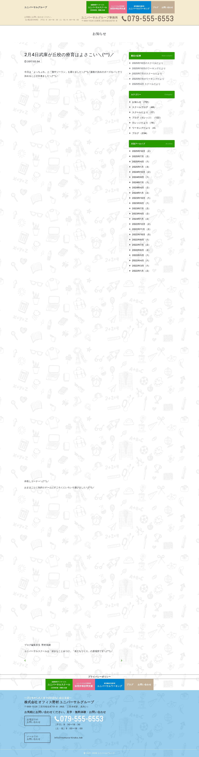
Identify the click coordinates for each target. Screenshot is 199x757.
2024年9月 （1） (141, 177)
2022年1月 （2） (141, 270)
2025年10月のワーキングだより (149, 68)
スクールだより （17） (144, 112)
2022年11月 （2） (142, 229)
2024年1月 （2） (141, 192)
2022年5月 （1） (141, 255)
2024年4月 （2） (141, 187)
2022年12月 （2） (142, 224)
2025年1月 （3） (141, 166)
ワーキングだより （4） (144, 128)
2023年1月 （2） (141, 218)
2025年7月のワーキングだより (148, 78)
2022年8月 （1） (141, 239)
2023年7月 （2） (141, 208)
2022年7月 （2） (141, 244)
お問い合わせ (167, 7)
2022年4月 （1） (141, 260)
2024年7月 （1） (141, 182)
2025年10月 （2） (142, 151)
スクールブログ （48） (144, 107)
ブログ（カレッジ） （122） (147, 117)
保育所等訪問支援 (117, 7)
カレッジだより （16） (144, 122)
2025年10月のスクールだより (147, 63)
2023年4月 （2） (141, 213)
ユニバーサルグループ (35, 7)
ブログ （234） (140, 133)
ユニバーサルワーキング (139, 7)
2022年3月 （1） (141, 265)
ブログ (155, 7)
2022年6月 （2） (141, 250)
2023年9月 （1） (141, 203)
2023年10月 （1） (142, 198)
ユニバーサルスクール (97, 7)
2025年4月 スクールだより (146, 84)
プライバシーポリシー (99, 676)
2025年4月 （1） (141, 161)
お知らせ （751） (141, 102)
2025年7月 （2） (141, 156)
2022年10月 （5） (142, 234)
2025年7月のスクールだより (147, 73)
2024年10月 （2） (142, 172)
